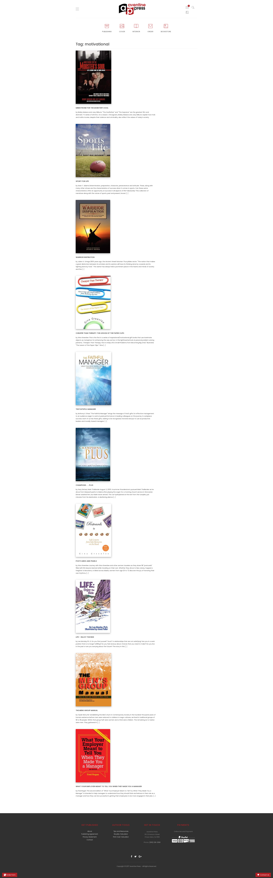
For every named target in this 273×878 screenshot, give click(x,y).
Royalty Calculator (121, 834)
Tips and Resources (120, 831)
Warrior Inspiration (85, 257)
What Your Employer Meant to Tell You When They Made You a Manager (109, 786)
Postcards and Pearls (86, 561)
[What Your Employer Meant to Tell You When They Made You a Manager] (93, 756)
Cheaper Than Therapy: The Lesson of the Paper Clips (100, 333)
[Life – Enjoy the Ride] (93, 606)
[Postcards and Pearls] (93, 530)
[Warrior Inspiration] (93, 226)
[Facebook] (131, 856)
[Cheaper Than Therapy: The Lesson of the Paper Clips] (93, 302)
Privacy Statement (90, 837)
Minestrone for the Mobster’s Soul (92, 108)
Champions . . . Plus (84, 485)
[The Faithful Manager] (93, 378)
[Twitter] (135, 856)
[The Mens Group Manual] (93, 680)
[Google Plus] (140, 856)
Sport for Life (82, 181)
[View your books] (187, 12)
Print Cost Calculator (121, 837)
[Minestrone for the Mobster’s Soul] (93, 77)
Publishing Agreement (89, 834)
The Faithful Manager (86, 409)
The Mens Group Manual (87, 710)
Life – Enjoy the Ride (85, 637)
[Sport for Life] (93, 150)
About (89, 831)
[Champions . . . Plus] (93, 454)
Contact (90, 840)
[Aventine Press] (132, 9)
